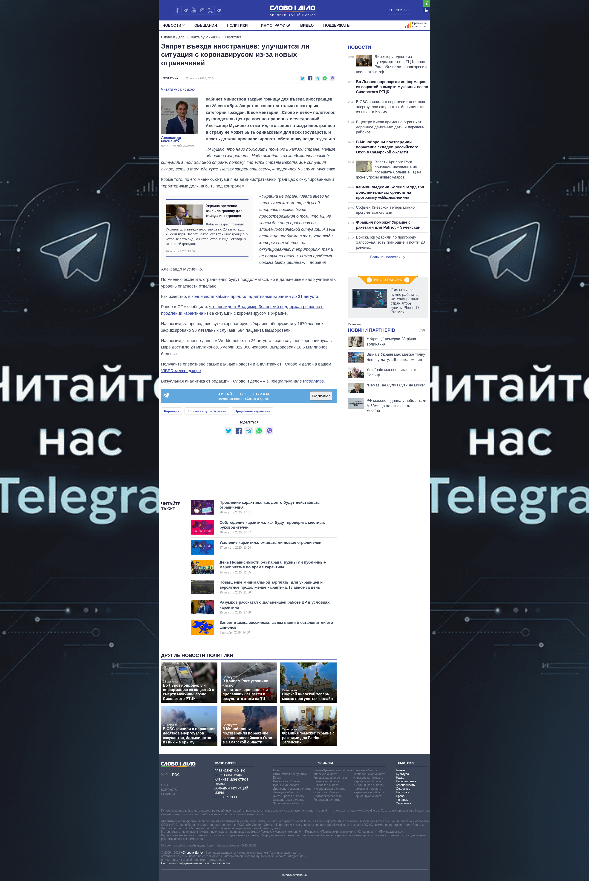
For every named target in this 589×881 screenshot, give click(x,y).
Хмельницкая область (368, 785)
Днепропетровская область (292, 788)
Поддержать (336, 25)
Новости (171, 25)
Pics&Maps (313, 381)
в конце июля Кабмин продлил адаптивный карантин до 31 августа (253, 296)
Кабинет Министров (231, 779)
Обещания (205, 25)
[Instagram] (202, 10)
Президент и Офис (229, 770)
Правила (168, 794)
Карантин (171, 411)
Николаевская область (329, 788)
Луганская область (326, 781)
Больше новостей (385, 257)
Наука (400, 777)
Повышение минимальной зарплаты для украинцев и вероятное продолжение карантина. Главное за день (271, 587)
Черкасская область (367, 788)
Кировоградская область (330, 777)
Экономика (403, 803)
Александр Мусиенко (171, 139)
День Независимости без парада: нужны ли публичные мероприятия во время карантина (272, 567)
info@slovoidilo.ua (294, 875)
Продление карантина (252, 411)
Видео (307, 25)
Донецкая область (285, 792)
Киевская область (325, 774)
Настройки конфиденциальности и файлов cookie (195, 863)
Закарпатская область (288, 799)
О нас (165, 785)
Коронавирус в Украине (207, 411)
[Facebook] (177, 10)
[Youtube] (194, 10)
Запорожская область (288, 803)
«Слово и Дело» (192, 852)
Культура (402, 774)
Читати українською (178, 89)
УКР (399, 10)
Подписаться (321, 396)
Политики (237, 25)
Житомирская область (288, 796)
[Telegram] (185, 10)
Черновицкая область (368, 796)
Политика (233, 37)
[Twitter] (210, 10)
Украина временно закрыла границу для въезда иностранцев (224, 211)
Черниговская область (368, 792)
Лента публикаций (204, 37)
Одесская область (326, 792)
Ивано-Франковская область (333, 770)
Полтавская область (327, 796)
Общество (403, 788)
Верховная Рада (228, 775)
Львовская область (326, 785)
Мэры (219, 793)
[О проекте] (426, 3)
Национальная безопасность (406, 783)
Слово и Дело (173, 37)
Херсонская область (367, 781)
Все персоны (225, 797)
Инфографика (276, 25)
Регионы (325, 763)
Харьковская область (368, 777)
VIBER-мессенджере (181, 371)
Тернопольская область (369, 774)
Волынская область (286, 785)
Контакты (169, 790)
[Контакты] (426, 10)
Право (400, 796)
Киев (276, 770)
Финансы (402, 799)
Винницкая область (286, 781)
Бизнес (401, 770)
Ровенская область (326, 799)
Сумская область (365, 770)
